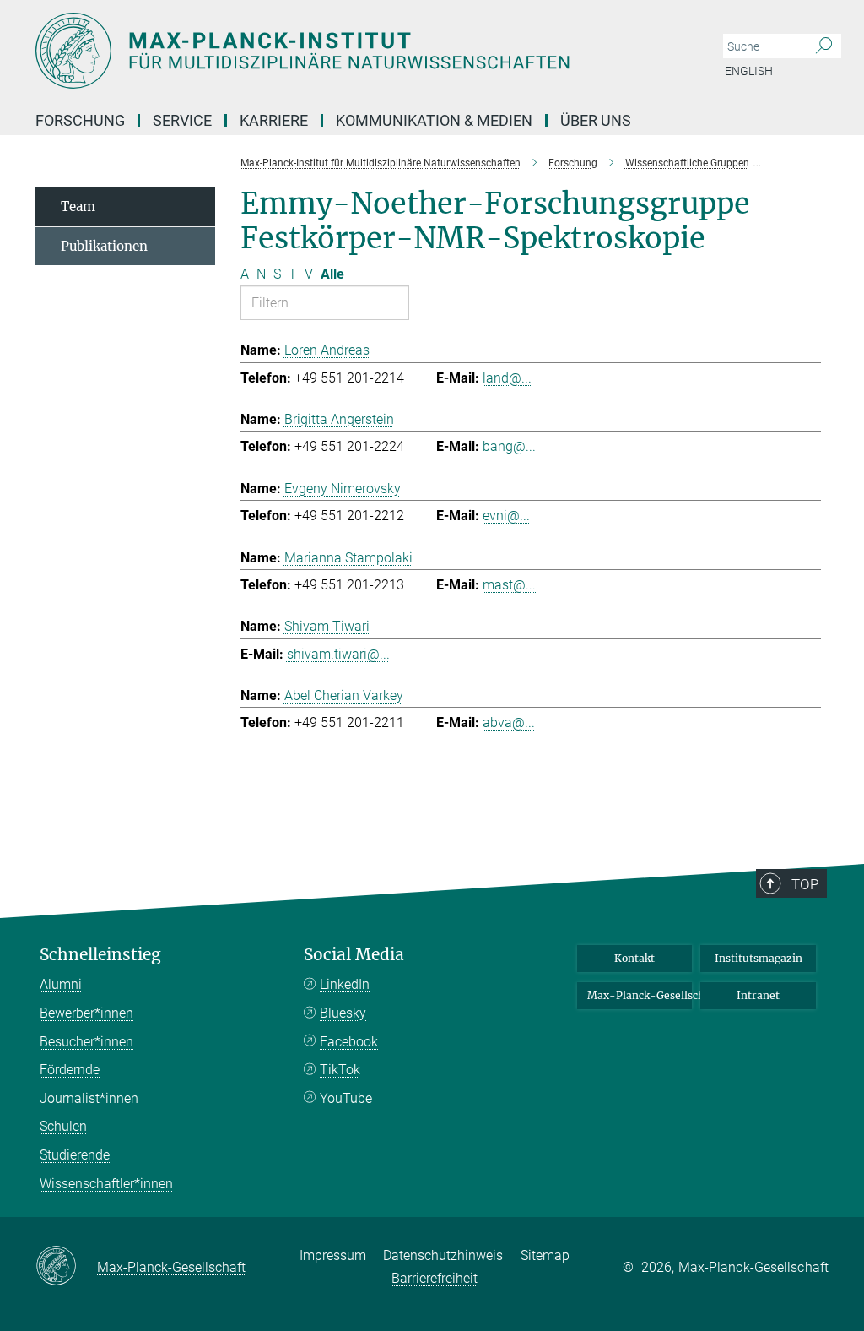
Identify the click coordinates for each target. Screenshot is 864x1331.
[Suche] (824, 46)
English (749, 71)
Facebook (349, 1042)
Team (78, 206)
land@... (507, 378)
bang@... (509, 446)
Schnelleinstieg (100, 954)
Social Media (354, 954)
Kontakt (634, 958)
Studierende (75, 1155)
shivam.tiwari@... (338, 654)
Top (804, 884)
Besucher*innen (86, 1042)
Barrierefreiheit (435, 1278)
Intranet (758, 995)
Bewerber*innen (86, 1013)
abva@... (509, 722)
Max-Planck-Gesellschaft (640, 995)
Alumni (61, 984)
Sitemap (545, 1255)
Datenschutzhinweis (443, 1255)
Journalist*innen (89, 1098)
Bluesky (343, 1013)
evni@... (506, 516)
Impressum (333, 1255)
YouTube (346, 1098)
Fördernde (70, 1070)
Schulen (63, 1126)
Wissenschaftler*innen (106, 1184)
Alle (332, 274)
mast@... (509, 585)
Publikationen (104, 246)
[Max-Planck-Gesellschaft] (66, 1267)
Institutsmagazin (758, 958)
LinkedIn (345, 984)
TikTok (340, 1070)
